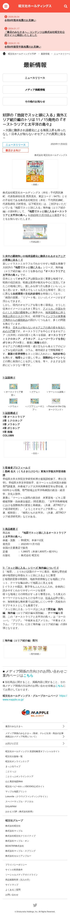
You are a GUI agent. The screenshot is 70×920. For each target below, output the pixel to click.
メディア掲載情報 (35, 89)
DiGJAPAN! (11, 806)
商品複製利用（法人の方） (18, 879)
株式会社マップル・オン (17, 840)
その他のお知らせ (35, 101)
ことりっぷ (10, 771)
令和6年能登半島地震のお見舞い (22, 46)
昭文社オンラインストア (17, 761)
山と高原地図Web (14, 781)
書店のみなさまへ (14, 726)
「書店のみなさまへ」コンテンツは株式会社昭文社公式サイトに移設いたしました (34, 33)
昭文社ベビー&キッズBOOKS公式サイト (25, 786)
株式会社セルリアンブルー (18, 855)
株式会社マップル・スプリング (20, 850)
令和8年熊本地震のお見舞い (20, 20)
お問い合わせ (11, 894)
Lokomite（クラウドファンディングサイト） (27, 796)
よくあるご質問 (12, 889)
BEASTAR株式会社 (14, 845)
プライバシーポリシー (16, 864)
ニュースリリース (35, 77)
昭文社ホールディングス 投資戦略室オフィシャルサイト (32, 751)
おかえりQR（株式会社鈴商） (19, 811)
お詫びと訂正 (11, 743)
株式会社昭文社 (12, 825)
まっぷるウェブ (12, 766)
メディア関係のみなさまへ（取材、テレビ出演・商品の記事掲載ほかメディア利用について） (34, 735)
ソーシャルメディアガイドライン (21, 874)
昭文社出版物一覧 (14, 756)
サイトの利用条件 (14, 869)
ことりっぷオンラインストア (19, 776)
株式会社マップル (14, 830)
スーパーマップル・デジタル (19, 801)
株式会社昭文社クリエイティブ (20, 835)
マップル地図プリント (16, 791)
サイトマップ (11, 884)
